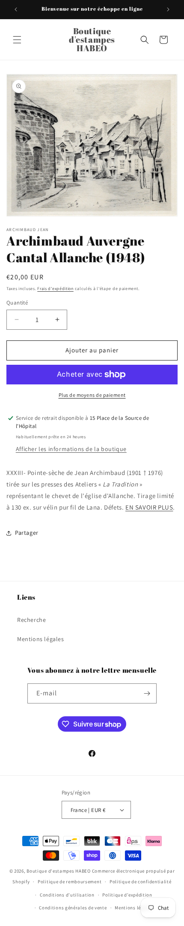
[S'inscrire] (146, 693)
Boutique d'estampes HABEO (59, 871)
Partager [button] (27, 532)
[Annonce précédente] (15, 9)
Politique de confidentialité (141, 882)
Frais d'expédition (55, 288)
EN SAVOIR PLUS (149, 507)
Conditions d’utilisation (67, 895)
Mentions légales (40, 639)
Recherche (31, 620)
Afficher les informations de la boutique (71, 449)
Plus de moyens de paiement (92, 395)
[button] (17, 39)
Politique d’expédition (127, 895)
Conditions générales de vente (73, 908)
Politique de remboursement (69, 882)
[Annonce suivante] (168, 9)
